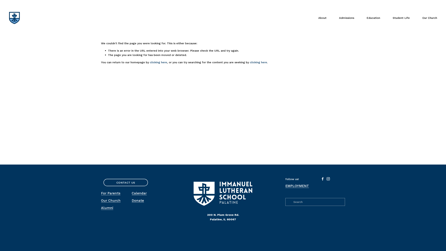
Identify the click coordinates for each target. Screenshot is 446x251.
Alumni (107, 208)
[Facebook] (322, 179)
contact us (125, 182)
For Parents (110, 193)
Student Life (401, 18)
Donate (138, 201)
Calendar (139, 193)
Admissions (346, 18)
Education (373, 18)
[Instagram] (328, 179)
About (322, 18)
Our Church (429, 18)
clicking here (158, 62)
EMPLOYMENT (297, 186)
